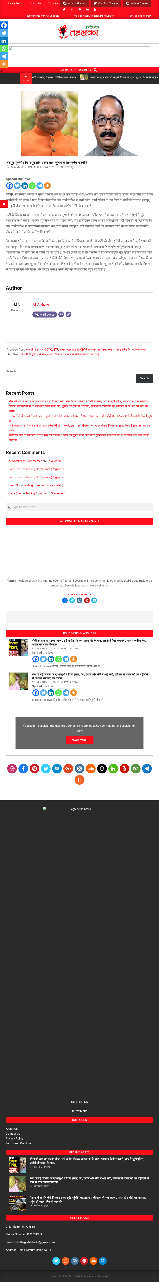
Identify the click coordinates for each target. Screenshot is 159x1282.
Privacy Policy (14, 1138)
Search (11, 371)
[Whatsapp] (32, 185)
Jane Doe (15, 493)
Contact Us (13, 1133)
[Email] (61, 314)
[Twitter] (17, 185)
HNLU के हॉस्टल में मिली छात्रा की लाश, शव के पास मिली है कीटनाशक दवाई (60, 354)
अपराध (47, 1166)
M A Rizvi (17, 167)
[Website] (68, 314)
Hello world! (54, 461)
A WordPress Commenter (25, 461)
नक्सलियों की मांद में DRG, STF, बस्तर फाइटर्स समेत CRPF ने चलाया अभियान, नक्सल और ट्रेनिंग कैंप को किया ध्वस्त (86, 349)
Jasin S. (14, 485)
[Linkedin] (24, 185)
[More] (47, 185)
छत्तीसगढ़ (69, 167)
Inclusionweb (102, 1276)
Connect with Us (79, 594)
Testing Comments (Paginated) (46, 469)
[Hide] (1, 71)
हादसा (46, 1186)
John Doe (15, 469)
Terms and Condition (19, 1143)
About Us (12, 1129)
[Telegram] (39, 185)
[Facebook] (9, 185)
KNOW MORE (79, 739)
